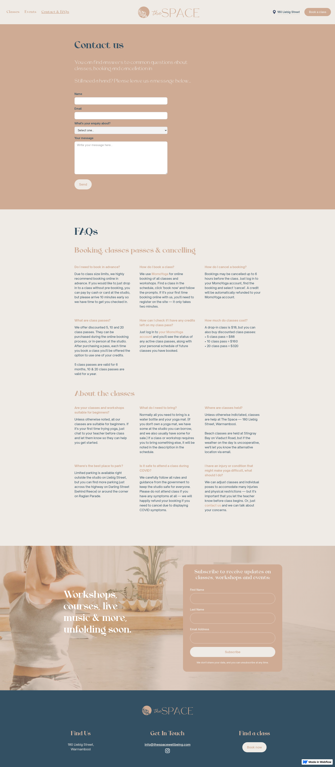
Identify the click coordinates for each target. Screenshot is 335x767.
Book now (254, 747)
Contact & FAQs (55, 12)
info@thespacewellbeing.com (167, 744)
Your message (83, 138)
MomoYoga (160, 274)
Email (78, 108)
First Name (197, 589)
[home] (167, 12)
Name (78, 93)
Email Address (199, 629)
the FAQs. (164, 68)
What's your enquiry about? (92, 123)
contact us (213, 505)
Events (30, 12)
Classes (13, 12)
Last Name (197, 609)
